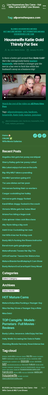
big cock (25, 364)
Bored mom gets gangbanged (16, 245)
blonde (25, 361)
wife (19, 372)
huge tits (17, 369)
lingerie (4, 356)
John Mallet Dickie (17, 50)
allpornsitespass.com (17, 112)
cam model (22, 358)
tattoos (16, 358)
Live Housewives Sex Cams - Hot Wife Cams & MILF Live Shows (24, 6)
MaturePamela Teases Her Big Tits (18, 251)
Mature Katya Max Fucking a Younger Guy (22, 303)
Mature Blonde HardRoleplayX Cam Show (22, 261)
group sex (24, 372)
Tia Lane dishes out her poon (16, 183)
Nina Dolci (7, 313)
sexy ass (16, 372)
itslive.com (18, 356)
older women (10, 369)
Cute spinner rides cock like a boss (19, 219)
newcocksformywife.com (12, 378)
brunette (4, 367)
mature (27, 115)
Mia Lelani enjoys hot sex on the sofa (19, 167)
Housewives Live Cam (24, 34)
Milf (4, 364)
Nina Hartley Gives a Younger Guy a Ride (21, 308)
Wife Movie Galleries (12, 141)
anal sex (28, 358)
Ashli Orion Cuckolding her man (17, 230)
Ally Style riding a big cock (15, 225)
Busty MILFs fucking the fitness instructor (22, 240)
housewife (7, 115)
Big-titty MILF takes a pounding (17, 172)
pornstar (31, 372)
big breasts (40, 356)
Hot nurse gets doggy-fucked (16, 199)
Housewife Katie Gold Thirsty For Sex (24, 42)
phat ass (38, 367)
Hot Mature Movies (12, 31)
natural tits (23, 367)
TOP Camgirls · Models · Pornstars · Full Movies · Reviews (19, 324)
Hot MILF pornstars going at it (16, 178)
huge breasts (31, 367)
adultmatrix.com (6, 361)
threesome (10, 367)
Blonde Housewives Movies (24, 29)
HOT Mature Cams (15, 297)
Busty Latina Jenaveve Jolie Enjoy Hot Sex (22, 333)
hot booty (31, 361)
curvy (18, 361)
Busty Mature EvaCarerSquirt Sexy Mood (22, 266)
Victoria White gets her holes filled (18, 209)
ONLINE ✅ (7, 138)
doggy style (39, 364)
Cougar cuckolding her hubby (16, 193)
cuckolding (14, 361)
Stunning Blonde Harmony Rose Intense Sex (23, 344)
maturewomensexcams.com (14, 364)
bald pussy (10, 358)
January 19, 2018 (36, 50)
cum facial (25, 376)
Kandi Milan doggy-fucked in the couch (21, 204)
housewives (17, 367)
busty (4, 358)
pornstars (36, 115)
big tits (29, 356)
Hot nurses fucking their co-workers (19, 188)
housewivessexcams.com (30, 369)
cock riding (11, 356)
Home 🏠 (6, 135)
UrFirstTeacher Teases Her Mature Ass (21, 256)
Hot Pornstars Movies (34, 31)
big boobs (20, 376)
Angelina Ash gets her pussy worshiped (21, 157)
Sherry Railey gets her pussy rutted (19, 162)
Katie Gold (18, 115)
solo (39, 358)
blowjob (24, 356)
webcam (38, 372)
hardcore (32, 112)
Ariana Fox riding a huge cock (16, 214)
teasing (35, 356)
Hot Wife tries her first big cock (17, 235)
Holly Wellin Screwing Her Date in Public (21, 339)
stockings (34, 358)
